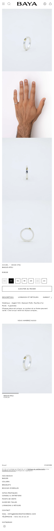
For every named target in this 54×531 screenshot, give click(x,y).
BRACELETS (6, 485)
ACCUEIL (5, 265)
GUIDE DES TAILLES (9, 502)
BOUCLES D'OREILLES (10, 488)
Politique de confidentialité (36, 469)
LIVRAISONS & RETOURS (11, 505)
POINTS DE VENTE (9, 499)
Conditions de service (9, 470)
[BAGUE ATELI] (27, 358)
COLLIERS (6, 481)
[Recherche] (9, 4)
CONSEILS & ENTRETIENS (11, 495)
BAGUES (5, 478)
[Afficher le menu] (3, 4)
